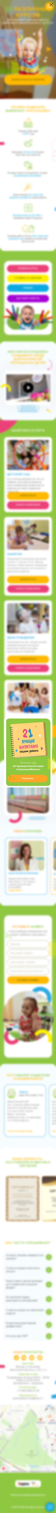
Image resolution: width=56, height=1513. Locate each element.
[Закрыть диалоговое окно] (51, 4)
